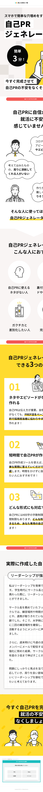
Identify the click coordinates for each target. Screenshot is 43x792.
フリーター (29, 776)
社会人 (29, 771)
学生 (14, 771)
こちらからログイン (15, 759)
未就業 (14, 776)
